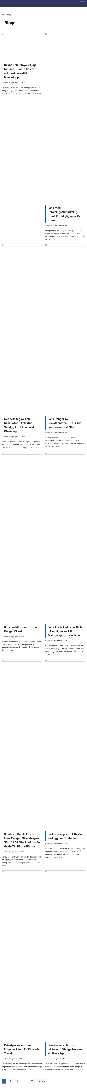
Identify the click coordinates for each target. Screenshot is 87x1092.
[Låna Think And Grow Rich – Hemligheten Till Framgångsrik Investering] (65, 537)
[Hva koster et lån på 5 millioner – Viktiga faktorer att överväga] (65, 955)
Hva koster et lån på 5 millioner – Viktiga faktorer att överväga (65, 1049)
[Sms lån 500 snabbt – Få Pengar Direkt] (22, 537)
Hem (3, 14)
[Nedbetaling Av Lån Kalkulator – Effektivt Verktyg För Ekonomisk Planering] (22, 329)
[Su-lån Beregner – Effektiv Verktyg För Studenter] (65, 744)
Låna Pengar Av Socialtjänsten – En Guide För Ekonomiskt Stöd (64, 423)
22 (32, 1081)
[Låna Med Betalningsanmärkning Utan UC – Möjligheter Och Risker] (65, 118)
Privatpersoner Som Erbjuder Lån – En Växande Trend (21, 1049)
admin (6, 83)
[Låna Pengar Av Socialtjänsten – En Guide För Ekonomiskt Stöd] (65, 329)
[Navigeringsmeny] (82, 3)
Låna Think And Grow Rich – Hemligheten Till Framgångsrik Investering (65, 631)
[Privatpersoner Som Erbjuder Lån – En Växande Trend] (22, 955)
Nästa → (42, 1081)
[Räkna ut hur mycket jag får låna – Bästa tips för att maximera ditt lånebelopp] (22, 46)
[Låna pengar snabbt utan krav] (8, 3)
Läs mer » (37, 94)
